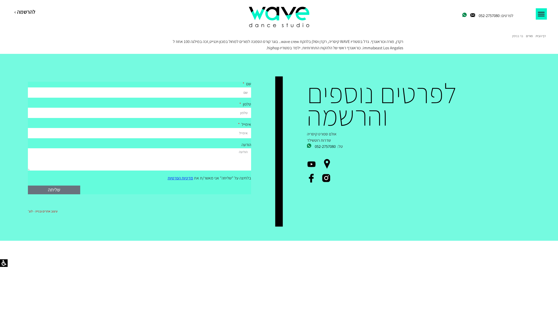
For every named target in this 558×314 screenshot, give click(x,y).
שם (248, 84)
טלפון (246, 104)
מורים (529, 36)
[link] (279, 17)
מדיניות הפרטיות (180, 178)
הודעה (246, 145)
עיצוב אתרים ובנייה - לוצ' (43, 211)
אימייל (246, 124)
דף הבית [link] (541, 36)
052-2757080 (489, 15)
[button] (541, 13)
